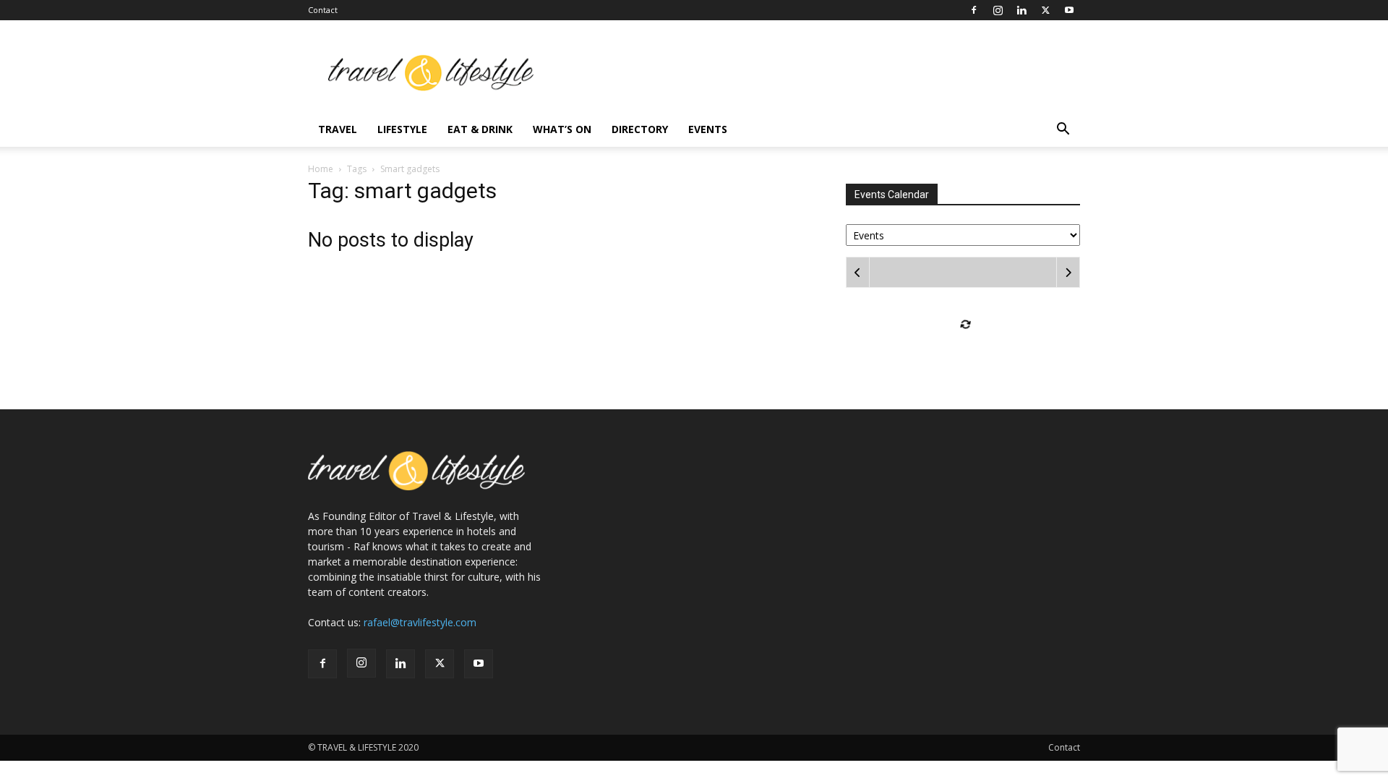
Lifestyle (402, 129)
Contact (323, 9)
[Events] (963, 234)
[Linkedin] (1021, 10)
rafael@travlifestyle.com (420, 622)
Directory (640, 129)
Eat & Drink (480, 129)
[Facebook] (974, 10)
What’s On (562, 129)
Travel (337, 129)
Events (707, 129)
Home (320, 169)
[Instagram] (997, 10)
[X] (1045, 10)
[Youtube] (1069, 10)
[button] (1062, 130)
